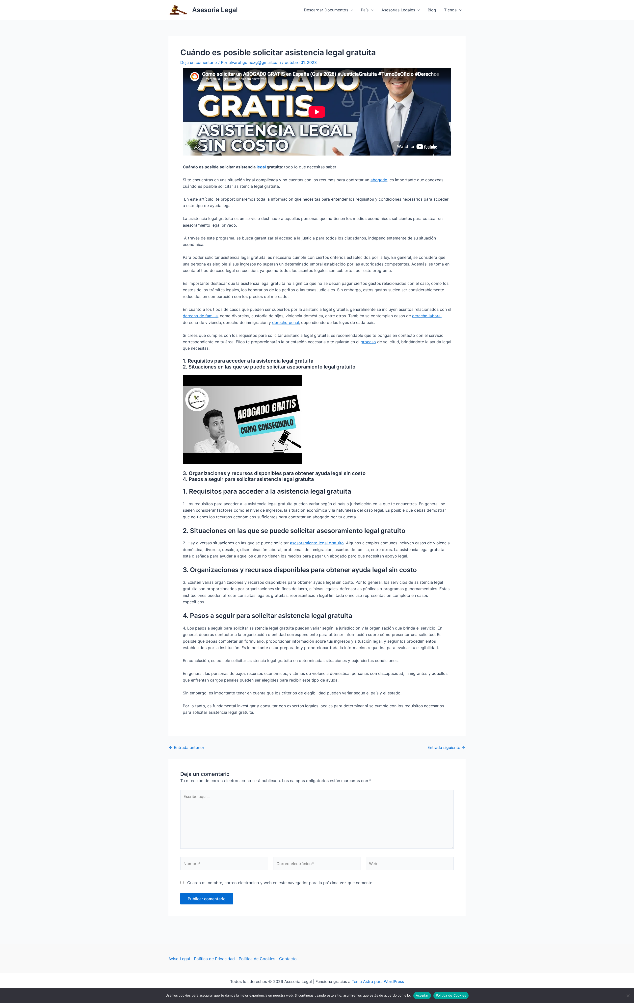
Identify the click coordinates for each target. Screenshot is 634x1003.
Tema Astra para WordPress (378, 981)
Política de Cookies (257, 958)
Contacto (288, 958)
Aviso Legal (179, 958)
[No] (627, 995)
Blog (432, 9)
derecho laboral (427, 315)
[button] (350, 10)
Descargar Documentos (326, 9)
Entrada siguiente (446, 747)
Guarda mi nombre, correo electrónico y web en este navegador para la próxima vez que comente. (280, 882)
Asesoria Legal (215, 10)
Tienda (450, 9)
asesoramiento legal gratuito (317, 542)
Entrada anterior (186, 747)
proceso (368, 341)
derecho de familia (200, 315)
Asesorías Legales (398, 9)
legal (261, 166)
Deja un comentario (198, 62)
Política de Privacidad (214, 958)
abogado (378, 179)
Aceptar (422, 995)
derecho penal (285, 322)
